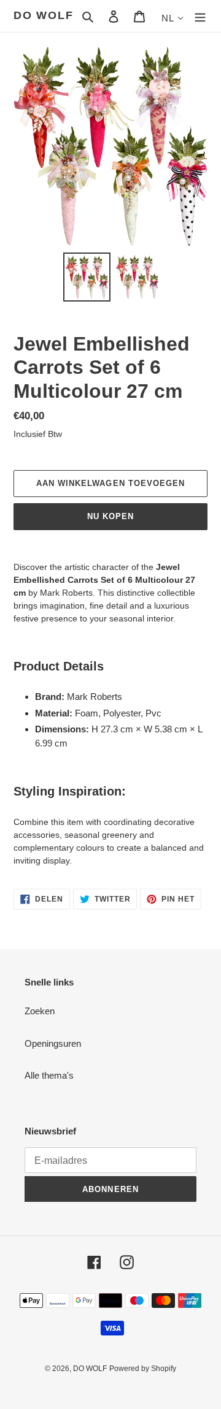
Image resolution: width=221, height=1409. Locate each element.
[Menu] (200, 16)
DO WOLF (44, 15)
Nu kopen (110, 516)
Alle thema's (49, 1075)
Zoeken (40, 1011)
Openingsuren (53, 1043)
